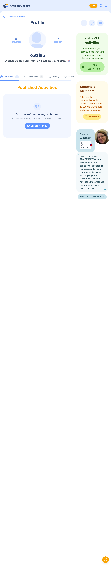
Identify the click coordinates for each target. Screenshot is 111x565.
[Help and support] (105, 559)
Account (12, 17)
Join (93, 5)
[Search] (101, 5)
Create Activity (39, 125)
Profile (22, 17)
